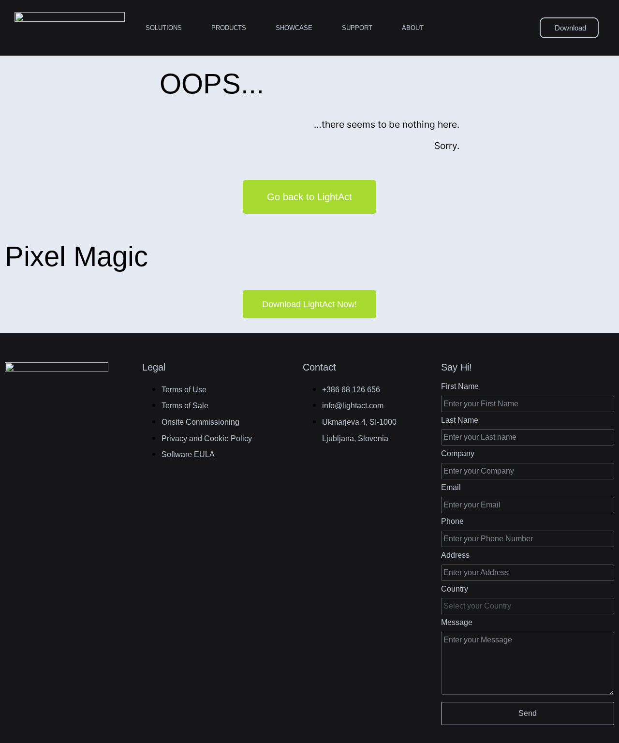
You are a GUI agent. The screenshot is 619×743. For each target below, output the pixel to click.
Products (228, 27)
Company (457, 453)
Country (454, 589)
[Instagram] (85, 405)
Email (451, 487)
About (413, 27)
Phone (452, 521)
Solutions (164, 27)
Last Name (459, 420)
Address (455, 555)
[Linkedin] (38, 405)
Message (456, 622)
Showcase (294, 27)
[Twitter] (62, 405)
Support (357, 27)
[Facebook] (15, 405)
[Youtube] (109, 405)
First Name (460, 386)
